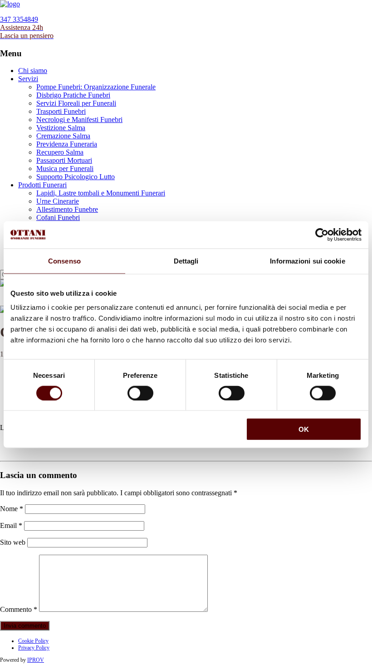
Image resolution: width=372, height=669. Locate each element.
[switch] (140, 393)
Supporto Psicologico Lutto (75, 177)
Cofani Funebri (58, 217)
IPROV (35, 660)
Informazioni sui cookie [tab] (307, 260)
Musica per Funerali (64, 168)
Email (11, 525)
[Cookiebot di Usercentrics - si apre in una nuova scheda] (322, 234)
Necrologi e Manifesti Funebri (79, 119)
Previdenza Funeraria (66, 144)
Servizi (28, 79)
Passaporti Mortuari (64, 160)
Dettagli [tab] (186, 260)
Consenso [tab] (64, 260)
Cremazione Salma (63, 136)
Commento (18, 609)
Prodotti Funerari (42, 185)
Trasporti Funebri (61, 111)
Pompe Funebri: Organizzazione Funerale (96, 87)
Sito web (12, 542)
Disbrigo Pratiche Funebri (73, 95)
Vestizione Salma (60, 128)
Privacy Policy (33, 648)
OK (304, 429)
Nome (11, 509)
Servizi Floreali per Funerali (76, 103)
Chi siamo (32, 70)
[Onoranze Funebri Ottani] (10, 4)
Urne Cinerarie (57, 201)
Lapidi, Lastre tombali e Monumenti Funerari (100, 193)
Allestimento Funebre (67, 209)
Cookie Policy (33, 641)
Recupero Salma (59, 152)
